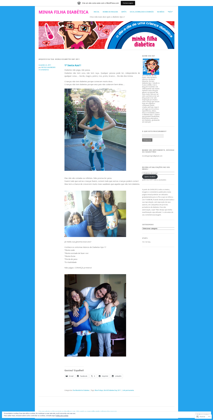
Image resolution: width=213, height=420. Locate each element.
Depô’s (123, 12)
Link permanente (128, 390)
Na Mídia (160, 12)
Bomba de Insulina (110, 12)
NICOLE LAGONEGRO (48, 67)
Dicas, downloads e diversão (142, 12)
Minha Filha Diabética (63, 12)
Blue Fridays (99, 390)
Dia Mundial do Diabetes (81, 390)
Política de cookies (62, 416)
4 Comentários (44, 70)
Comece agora (128, 3)
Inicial (96, 12)
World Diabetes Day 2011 (112, 390)
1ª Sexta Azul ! (72, 65)
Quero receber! (149, 177)
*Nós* (170, 12)
